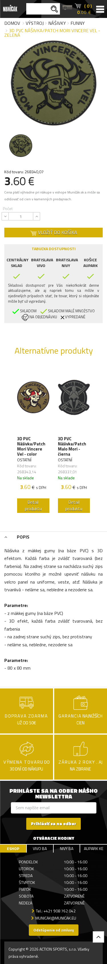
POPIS (22, 536)
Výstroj (35, 23)
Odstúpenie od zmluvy (53, 930)
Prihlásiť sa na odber (53, 823)
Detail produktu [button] (33, 505)
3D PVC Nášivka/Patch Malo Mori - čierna (72, 446)
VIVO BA (40, 848)
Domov (12, 23)
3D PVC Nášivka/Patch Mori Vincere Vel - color (31, 446)
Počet (8, 208)
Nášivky (57, 23)
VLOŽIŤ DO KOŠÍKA (57, 232)
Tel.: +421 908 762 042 (56, 911)
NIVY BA (66, 848)
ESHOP (13, 848)
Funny (77, 23)
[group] (33, 440)
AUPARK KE (93, 848)
